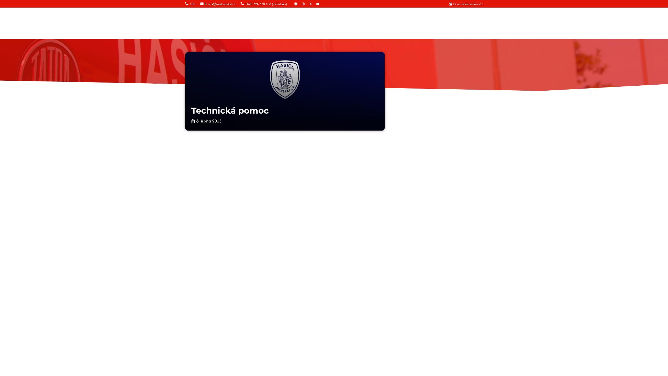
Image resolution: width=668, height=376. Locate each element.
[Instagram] (303, 4)
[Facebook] (296, 4)
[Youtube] (317, 4)
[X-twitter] (310, 4)
